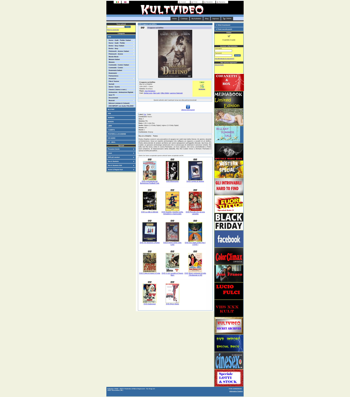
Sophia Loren (148, 93)
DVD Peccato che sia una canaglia (195, 213)
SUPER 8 (111, 117)
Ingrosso (215, 19)
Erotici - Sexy (113, 48)
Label (110, 153)
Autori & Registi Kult (115, 169)
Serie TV (111, 95)
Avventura (112, 78)
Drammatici (112, 73)
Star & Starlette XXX (115, 165)
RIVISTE (111, 121)
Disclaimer (222, 2)
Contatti (183, 2)
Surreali (111, 84)
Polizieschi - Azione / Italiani (118, 51)
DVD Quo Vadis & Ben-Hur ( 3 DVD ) (195, 244)
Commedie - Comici (115, 67)
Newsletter (209, 2)
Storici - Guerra (114, 87)
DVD (109, 37)
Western (111, 62)
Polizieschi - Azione (115, 54)
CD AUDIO (111, 138)
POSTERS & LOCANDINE (117, 134)
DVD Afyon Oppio (172, 304)
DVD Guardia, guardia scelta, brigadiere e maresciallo (172, 213)
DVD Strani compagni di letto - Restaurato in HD (195, 274)
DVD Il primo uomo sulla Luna (172, 244)
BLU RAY (111, 109)
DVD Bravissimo (172, 181)
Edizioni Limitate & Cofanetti (118, 103)
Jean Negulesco (150, 91)
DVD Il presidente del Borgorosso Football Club (149, 182)
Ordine (228, 18)
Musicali (111, 100)
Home (174, 19)
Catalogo (184, 19)
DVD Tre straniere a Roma (150, 243)
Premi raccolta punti (225, 29)
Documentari (113, 98)
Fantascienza (113, 76)
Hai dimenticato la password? (224, 58)
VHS (109, 113)
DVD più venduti (114, 157)
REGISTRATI (219, 65)
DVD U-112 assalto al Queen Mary (172, 274)
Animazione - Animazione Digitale (120, 92)
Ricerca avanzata (113, 30)
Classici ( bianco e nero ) (117, 89)
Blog (206, 19)
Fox (145, 114)
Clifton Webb (165, 93)
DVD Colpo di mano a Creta (149, 273)
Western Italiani (114, 59)
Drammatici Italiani (115, 70)
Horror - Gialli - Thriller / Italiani (119, 40)
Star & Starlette (113, 161)
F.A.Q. (196, 2)
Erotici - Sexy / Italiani (116, 46)
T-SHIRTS (111, 130)
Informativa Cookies (236, 391)
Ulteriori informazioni (188, 110)
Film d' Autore (113, 81)
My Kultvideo (196, 19)
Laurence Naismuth (176, 93)
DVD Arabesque (150, 304)
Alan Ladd (156, 93)
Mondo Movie (113, 56)
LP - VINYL (112, 142)
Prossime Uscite (113, 149)
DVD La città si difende (149, 212)
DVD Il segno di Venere (195, 181)
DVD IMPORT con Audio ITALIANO (121, 106)
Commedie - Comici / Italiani (118, 65)
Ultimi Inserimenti (224, 25)
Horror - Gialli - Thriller (116, 43)
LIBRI (110, 126)
